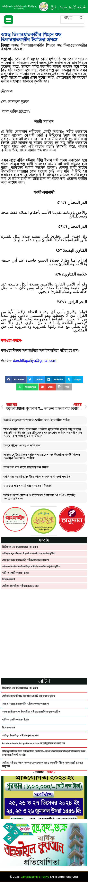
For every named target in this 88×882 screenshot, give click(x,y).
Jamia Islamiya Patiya (35, 877)
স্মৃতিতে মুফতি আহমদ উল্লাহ (15, 573)
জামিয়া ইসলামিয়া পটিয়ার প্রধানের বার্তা (20, 586)
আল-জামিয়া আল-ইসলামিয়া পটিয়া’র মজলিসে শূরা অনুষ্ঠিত (31, 567)
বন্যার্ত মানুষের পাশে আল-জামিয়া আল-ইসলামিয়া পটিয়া (36, 420)
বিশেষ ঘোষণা (8, 579)
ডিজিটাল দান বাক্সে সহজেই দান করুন (26, 467)
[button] (8, 19)
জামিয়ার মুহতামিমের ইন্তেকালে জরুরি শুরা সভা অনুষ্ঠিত (37, 476)
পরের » (50, 772)
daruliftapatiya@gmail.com (34, 360)
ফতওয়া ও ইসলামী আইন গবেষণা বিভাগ (27, 486)
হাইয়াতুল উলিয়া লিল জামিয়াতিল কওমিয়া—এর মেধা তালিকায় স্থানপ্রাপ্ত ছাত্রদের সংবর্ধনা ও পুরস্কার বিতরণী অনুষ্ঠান (43, 753)
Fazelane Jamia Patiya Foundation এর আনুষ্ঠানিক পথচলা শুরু (33, 743)
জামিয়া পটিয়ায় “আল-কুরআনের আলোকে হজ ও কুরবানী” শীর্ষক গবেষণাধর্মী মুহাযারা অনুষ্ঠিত (42, 764)
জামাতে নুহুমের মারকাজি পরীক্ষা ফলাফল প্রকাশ (25, 560)
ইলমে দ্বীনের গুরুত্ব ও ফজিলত (21, 445)
